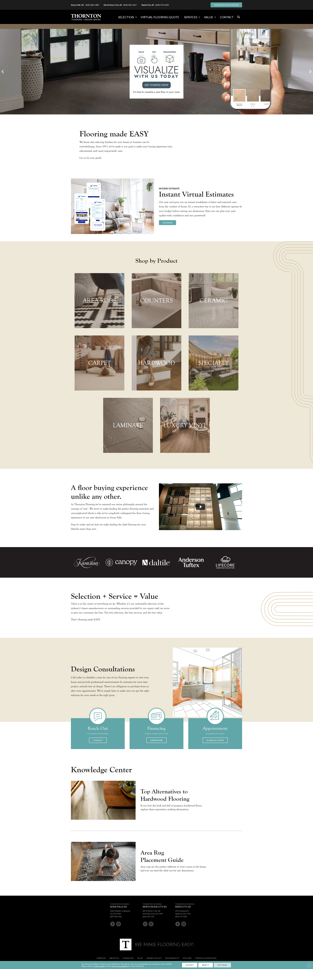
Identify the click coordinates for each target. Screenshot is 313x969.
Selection (126, 17)
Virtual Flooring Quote (160, 17)
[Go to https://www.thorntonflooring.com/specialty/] (213, 362)
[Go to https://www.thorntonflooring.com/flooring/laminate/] (128, 425)
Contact (227, 17)
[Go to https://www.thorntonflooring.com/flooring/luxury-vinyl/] (185, 425)
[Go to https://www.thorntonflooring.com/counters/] (156, 300)
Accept (190, 965)
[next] (310, 72)
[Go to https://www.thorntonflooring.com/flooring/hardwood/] (156, 362)
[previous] (3, 72)
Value (208, 17)
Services (190, 17)
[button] (136, 17)
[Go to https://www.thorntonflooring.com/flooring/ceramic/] (213, 300)
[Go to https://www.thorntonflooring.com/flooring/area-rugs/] (99, 300)
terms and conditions (120, 966)
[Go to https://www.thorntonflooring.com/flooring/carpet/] (99, 362)
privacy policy (99, 966)
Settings (222, 965)
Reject (205, 965)
